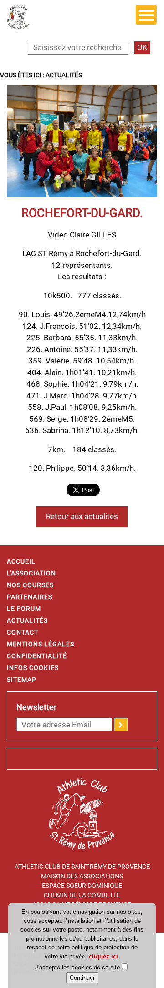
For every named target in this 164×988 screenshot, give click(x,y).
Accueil (21, 561)
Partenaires (29, 596)
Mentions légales (40, 644)
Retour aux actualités (82, 516)
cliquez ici (103, 956)
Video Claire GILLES (82, 234)
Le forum (24, 608)
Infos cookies (33, 667)
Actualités (27, 620)
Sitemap (21, 679)
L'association (31, 573)
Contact (22, 632)
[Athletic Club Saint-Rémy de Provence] (18, 16)
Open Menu (146, 15)
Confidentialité (37, 656)
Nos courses (30, 585)
